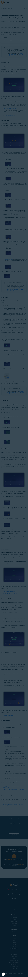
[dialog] (14, 488)
